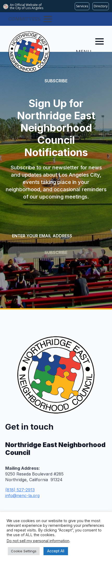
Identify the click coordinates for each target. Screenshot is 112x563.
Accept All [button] (55, 551)
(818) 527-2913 (20, 489)
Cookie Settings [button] (23, 551)
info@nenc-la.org (22, 495)
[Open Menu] (47, 19)
